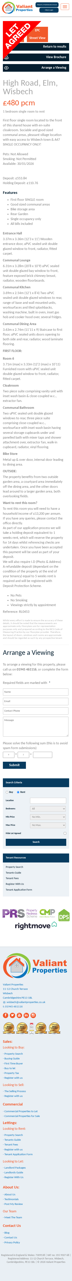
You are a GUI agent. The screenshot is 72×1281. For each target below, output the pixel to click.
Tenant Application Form (19, 889)
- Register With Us (13, 1177)
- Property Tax (11, 1073)
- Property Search (13, 1053)
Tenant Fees (12, 878)
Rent (22, 792)
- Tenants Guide (12, 1139)
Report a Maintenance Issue (47, 5)
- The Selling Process (14, 1091)
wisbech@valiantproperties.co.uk (26, 1002)
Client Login (49, 10)
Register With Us (15, 884)
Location (10, 800)
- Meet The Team (12, 1217)
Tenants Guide (13, 872)
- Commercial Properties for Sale (21, 1116)
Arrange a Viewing (53, 67)
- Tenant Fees (10, 1144)
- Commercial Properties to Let (20, 1111)
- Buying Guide (11, 1058)
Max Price (10, 825)
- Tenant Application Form (18, 1154)
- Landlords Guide (13, 1172)
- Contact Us (10, 1237)
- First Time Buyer (13, 1063)
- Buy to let (9, 1068)
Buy (11, 792)
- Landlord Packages (14, 1167)
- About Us (9, 1194)
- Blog (6, 1232)
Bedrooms (10, 809)
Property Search (14, 867)
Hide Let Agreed (13, 833)
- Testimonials (11, 1199)
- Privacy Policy (11, 1242)
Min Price (10, 817)
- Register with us (13, 1077)
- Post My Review (13, 1204)
